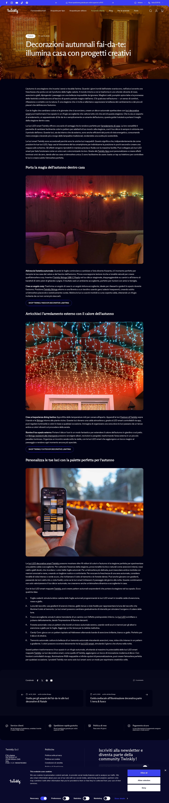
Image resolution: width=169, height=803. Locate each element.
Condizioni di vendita (54, 763)
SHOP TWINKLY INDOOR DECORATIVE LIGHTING (49, 303)
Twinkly (57, 589)
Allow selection (144, 780)
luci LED (122, 617)
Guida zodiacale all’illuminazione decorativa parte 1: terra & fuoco (116, 700)
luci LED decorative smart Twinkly (43, 564)
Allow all (143, 773)
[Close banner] (165, 770)
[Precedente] (56, 3)
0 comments (139, 680)
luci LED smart (87, 644)
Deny (144, 788)
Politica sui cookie (52, 759)
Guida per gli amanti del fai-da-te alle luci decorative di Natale (47, 700)
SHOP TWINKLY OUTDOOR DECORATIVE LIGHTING (50, 449)
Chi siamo (10, 755)
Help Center (104, 2)
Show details (120, 798)
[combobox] (140, 3)
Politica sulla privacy (53, 755)
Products (30, 36)
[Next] (112, 3)
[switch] (66, 798)
